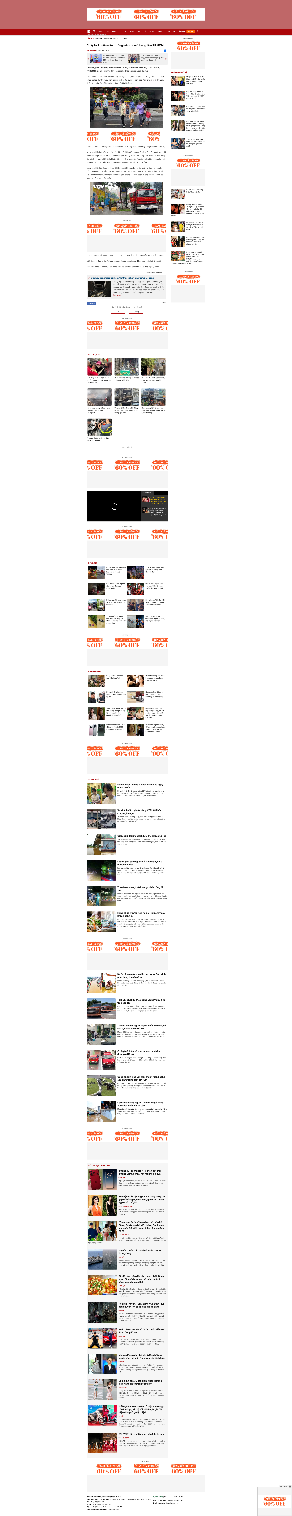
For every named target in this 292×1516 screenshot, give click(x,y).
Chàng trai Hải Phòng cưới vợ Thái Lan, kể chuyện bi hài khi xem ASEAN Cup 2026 (154, 500)
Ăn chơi (182, 31)
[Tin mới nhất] (94, 31)
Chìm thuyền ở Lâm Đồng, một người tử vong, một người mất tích (155, 618)
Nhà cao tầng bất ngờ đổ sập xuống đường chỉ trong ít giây (115, 586)
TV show (123, 31)
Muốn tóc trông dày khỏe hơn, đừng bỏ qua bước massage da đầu (155, 678)
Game (160, 31)
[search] (196, 31)
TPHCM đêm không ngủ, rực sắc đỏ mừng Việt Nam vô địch (155, 569)
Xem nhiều (146, 493)
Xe (174, 31)
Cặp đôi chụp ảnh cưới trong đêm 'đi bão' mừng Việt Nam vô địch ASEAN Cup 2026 (154, 512)
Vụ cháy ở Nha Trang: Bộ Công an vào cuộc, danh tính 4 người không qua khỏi (126, 410)
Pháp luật (107, 38)
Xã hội (190, 31)
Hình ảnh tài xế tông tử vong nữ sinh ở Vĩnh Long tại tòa (116, 694)
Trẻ (145, 31)
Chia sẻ (92, 304)
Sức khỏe (123, 38)
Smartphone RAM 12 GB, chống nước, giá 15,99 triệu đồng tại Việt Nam (115, 727)
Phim (114, 31)
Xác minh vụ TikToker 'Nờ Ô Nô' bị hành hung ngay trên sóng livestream (155, 602)
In (165, 302)
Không (136, 312)
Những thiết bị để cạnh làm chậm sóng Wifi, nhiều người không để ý (154, 694)
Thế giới (115, 38)
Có (118, 312)
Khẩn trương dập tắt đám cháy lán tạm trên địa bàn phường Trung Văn (99, 410)
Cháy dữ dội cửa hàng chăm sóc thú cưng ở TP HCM (127, 379)
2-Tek (168, 31)
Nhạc (132, 31)
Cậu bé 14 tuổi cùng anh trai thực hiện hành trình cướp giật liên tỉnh (195, 109)
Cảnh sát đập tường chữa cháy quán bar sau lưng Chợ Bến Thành (153, 380)
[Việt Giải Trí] (89, 31)
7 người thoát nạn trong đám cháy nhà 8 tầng (98, 439)
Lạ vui (152, 31)
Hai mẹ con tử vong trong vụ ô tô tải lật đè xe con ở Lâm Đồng (116, 602)
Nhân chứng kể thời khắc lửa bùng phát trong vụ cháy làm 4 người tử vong (153, 410)
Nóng (100, 31)
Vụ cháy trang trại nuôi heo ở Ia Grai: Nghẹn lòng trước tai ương (122, 278)
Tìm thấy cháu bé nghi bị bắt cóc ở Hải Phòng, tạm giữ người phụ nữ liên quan (99, 380)
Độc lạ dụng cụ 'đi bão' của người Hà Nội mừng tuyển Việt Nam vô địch (154, 586)
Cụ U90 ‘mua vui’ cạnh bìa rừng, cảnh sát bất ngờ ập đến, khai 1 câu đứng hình (152, 58)
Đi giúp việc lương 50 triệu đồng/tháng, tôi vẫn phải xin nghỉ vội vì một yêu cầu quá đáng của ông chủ (155, 713)
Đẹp (138, 31)
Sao (107, 31)
